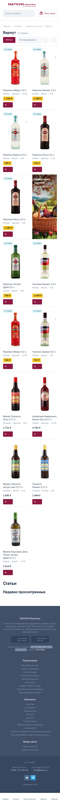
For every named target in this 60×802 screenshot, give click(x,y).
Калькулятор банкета (30, 675)
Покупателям (30, 660)
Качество (30, 704)
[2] (55, 53)
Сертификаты (30, 728)
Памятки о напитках (30, 750)
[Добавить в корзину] (8, 104)
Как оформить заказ (30, 665)
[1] (26, 118)
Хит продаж (8, 49)
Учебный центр (30, 721)
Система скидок (30, 672)
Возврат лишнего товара (30, 686)
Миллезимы (30, 682)
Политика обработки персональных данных (30, 735)
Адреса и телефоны (30, 669)
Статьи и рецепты (30, 746)
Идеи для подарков (30, 679)
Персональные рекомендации (30, 689)
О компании (30, 707)
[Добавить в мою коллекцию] (26, 49)
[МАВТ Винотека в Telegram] (33, 777)
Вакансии (30, 718)
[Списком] (54, 40)
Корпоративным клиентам (30, 692)
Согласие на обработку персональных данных (30, 731)
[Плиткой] (46, 40)
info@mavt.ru (41, 770)
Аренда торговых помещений (30, 724)
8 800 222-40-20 (19, 770)
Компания (30, 699)
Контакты (30, 714)
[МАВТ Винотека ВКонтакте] (26, 777)
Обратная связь (30, 711)
